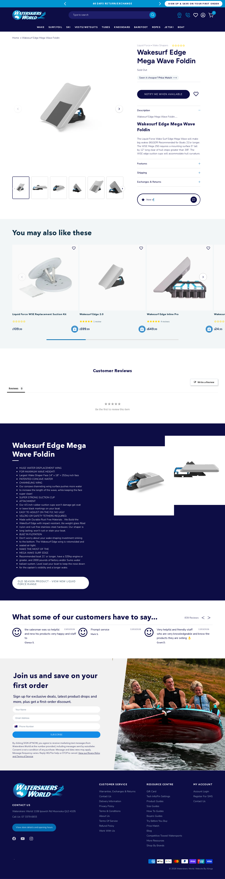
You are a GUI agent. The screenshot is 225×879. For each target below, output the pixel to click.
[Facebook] (14, 838)
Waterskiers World (185, 868)
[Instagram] (31, 838)
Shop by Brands (155, 845)
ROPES (156, 27)
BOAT (181, 27)
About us (104, 816)
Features (142, 163)
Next (160, 3)
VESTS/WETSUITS (86, 27)
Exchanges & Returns (149, 182)
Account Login (201, 791)
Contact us (199, 801)
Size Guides (153, 806)
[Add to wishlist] (196, 94)
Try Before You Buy (157, 821)
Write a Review (206, 382)
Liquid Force (143, 45)
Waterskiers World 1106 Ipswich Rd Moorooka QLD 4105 (44, 811)
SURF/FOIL (55, 27)
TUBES (106, 27)
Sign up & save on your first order (193, 3)
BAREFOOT (141, 27)
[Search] (152, 15)
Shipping (142, 172)
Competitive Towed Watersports (164, 835)
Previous (65, 3)
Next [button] (119, 108)
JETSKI (169, 27)
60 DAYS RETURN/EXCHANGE (112, 3)
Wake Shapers (160, 45)
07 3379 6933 (29, 816)
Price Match (153, 826)
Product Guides (155, 801)
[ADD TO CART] (74, 329)
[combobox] (112, 15)
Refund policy (106, 826)
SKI (68, 27)
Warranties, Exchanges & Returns (117, 791)
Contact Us (105, 796)
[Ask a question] (194, 200)
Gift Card (151, 791)
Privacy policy (106, 806)
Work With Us (107, 830)
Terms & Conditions (110, 811)
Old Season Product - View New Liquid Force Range (47, 583)
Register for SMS (203, 796)
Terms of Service (108, 821)
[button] (168, 200)
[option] (68, 109)
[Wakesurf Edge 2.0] (112, 278)
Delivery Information (110, 801)
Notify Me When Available (163, 94)
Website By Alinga (204, 868)
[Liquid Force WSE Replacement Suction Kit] (45, 278)
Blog (149, 830)
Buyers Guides (154, 816)
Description (143, 110)
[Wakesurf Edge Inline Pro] (180, 278)
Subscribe (56, 734)
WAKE (40, 27)
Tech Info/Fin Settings (158, 796)
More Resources (155, 840)
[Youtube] (23, 838)
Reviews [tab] (13, 388)
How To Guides (155, 811)
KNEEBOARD (122, 27)
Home (15, 38)
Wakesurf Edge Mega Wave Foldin (41, 38)
